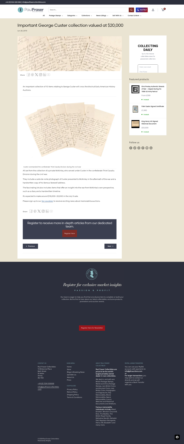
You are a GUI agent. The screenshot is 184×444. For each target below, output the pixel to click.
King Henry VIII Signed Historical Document (150, 122)
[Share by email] (40, 75)
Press (69, 380)
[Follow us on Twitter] (134, 148)
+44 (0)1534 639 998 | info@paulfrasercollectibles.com (25, 2)
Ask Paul (143, 10)
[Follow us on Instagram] (138, 148)
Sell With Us (71, 375)
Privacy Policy (72, 389)
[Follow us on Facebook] (130, 148)
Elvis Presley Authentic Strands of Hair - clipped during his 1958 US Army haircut (153, 89)
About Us (70, 377)
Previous (31, 246)
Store (69, 369)
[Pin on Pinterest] (32, 75)
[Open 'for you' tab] (177, 437)
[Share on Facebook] (28, 75)
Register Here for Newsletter (92, 328)
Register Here (69, 233)
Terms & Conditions (74, 397)
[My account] (153, 10)
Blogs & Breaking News (76, 372)
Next (109, 246)
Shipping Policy (73, 395)
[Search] (131, 10)
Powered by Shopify (44, 440)
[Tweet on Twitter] (36, 75)
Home (69, 367)
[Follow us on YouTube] (146, 148)
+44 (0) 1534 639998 (46, 383)
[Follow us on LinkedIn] (151, 148)
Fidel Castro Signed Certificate (153, 106)
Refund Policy (72, 392)
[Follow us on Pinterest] (142, 148)
